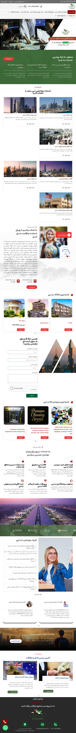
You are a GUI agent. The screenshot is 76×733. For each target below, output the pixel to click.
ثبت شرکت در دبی (32, 179)
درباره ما (11, 2)
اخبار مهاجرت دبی (19, 2)
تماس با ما (4, 2)
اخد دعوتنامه (72, 16)
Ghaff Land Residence (18, 323)
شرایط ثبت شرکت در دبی (61, 12)
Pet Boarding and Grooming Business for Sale (16, 430)
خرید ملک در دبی (25, 12)
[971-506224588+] (41, 6)
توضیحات (35, 373)
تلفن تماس (34, 365)
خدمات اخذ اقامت (15, 12)
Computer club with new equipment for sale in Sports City (38, 430)
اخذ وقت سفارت (61, 16)
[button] (2, 35)
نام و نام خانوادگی (32, 349)
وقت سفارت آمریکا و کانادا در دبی (63, 210)
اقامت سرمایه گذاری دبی (65, 179)
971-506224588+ (33, 6)
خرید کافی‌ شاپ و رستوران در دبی (63, 146)
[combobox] (13, 6)
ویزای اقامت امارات (48, 12)
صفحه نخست (71, 12)
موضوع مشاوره (33, 357)
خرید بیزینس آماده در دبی (36, 12)
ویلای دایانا (45, 321)
